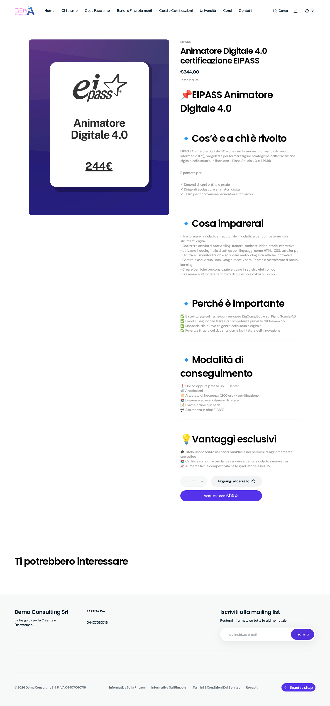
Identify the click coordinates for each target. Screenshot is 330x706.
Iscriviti (302, 634)
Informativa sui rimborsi (169, 687)
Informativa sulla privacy (127, 687)
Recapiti (252, 687)
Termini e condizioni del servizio (216, 687)
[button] (280, 11)
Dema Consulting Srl (41, 687)
